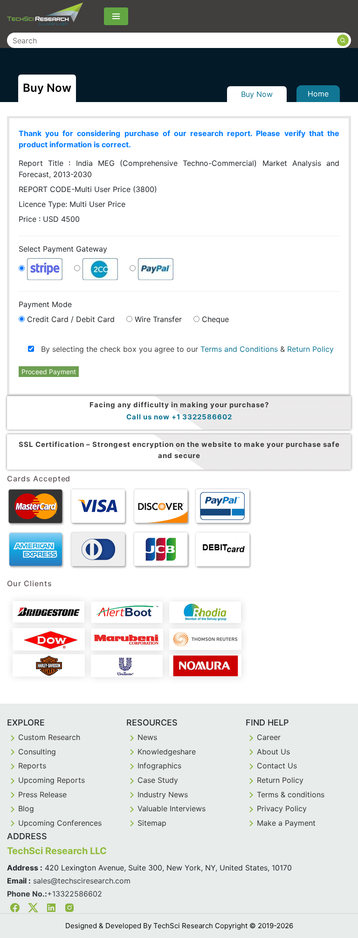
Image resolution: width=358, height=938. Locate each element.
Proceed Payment (48, 372)
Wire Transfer (158, 319)
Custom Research (49, 737)
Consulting (37, 751)
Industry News (163, 794)
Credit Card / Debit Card (71, 319)
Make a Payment (286, 823)
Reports (32, 765)
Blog (26, 808)
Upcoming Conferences (60, 823)
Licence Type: (72, 204)
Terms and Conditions (239, 349)
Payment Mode (45, 304)
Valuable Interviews (172, 808)
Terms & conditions (290, 794)
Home (318, 93)
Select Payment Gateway (63, 248)
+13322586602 (74, 893)
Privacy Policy (282, 808)
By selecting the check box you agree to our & (184, 349)
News (147, 737)
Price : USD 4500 (49, 219)
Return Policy (310, 349)
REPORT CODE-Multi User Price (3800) (88, 189)
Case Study (158, 780)
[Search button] (343, 40)
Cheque (215, 319)
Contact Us (277, 765)
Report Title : (179, 168)
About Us (273, 751)
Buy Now (257, 94)
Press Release (42, 794)
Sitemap (152, 823)
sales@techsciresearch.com (82, 880)
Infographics (159, 765)
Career (269, 737)
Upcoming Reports (51, 780)
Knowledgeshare (167, 751)
